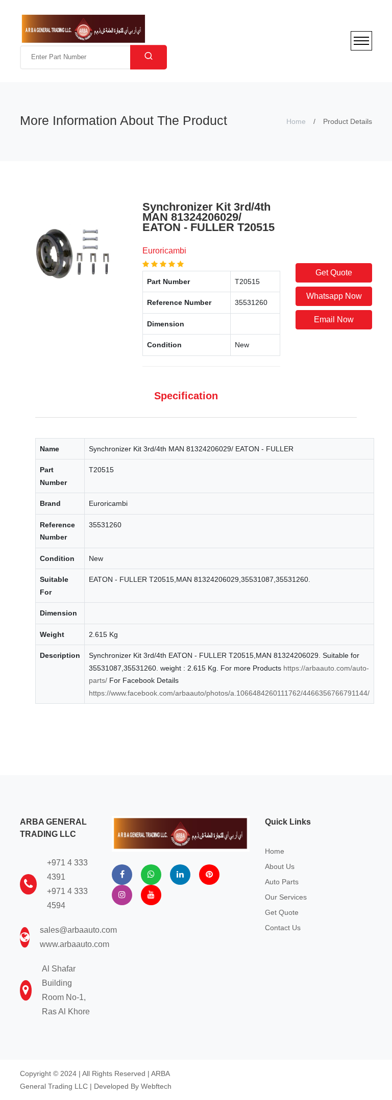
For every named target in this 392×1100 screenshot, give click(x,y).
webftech (156, 1086)
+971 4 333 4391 (67, 869)
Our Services (286, 897)
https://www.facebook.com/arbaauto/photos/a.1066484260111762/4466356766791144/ (229, 693)
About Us (280, 866)
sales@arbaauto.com (78, 930)
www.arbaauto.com (74, 944)
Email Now (334, 319)
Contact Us (283, 928)
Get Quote (333, 272)
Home (296, 121)
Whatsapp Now (334, 296)
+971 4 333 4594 (67, 898)
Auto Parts (282, 882)
